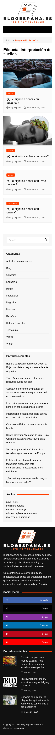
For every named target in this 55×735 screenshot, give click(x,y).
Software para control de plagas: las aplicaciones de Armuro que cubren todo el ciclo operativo (27, 392)
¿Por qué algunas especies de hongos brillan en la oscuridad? (26, 480)
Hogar (9, 288)
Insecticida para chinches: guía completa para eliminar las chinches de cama (27, 405)
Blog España (15, 107)
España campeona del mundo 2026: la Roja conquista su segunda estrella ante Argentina (27, 367)
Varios (10, 93)
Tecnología (12, 330)
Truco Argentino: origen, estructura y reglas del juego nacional (25, 380)
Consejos (11, 275)
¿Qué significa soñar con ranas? (27, 156)
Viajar (9, 343)
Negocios (11, 302)
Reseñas (11, 316)
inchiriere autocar (15, 505)
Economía (11, 282)
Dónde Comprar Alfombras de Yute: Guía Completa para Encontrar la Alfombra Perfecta (27, 439)
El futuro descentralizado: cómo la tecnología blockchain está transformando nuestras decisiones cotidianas (24, 466)
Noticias (10, 309)
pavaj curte (12, 502)
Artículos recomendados (19, 261)
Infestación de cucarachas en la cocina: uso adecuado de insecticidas (26, 416)
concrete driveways (16, 509)
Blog (8, 268)
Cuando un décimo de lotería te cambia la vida (26, 426)
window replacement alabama (22, 513)
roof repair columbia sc (18, 517)
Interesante (12, 203)
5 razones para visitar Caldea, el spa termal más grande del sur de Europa (25, 451)
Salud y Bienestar (15, 323)
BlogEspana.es (11, 555)
